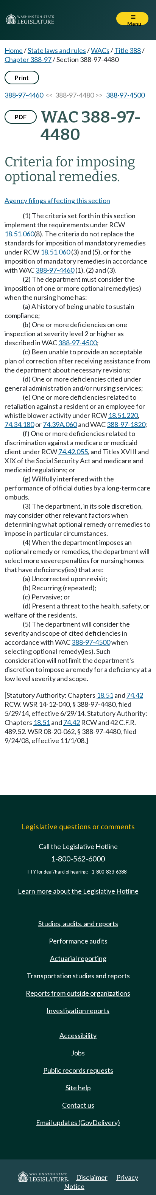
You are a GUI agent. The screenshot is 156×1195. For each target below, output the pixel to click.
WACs (100, 50)
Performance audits (78, 941)
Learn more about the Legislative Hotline (78, 891)
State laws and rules (57, 50)
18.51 (105, 695)
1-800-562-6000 (78, 858)
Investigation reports (78, 1010)
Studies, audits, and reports (78, 923)
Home (14, 50)
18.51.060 (19, 234)
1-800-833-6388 (109, 872)
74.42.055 (73, 451)
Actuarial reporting (78, 958)
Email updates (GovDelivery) (78, 1122)
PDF (21, 116)
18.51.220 (123, 415)
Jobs (78, 1053)
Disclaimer (92, 1177)
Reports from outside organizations (78, 993)
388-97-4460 (24, 95)
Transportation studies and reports (78, 976)
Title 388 (127, 50)
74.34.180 (19, 424)
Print (22, 77)
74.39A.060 (60, 424)
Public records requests (78, 1070)
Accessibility (78, 1035)
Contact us (78, 1105)
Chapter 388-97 (28, 59)
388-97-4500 (125, 95)
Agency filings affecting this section (57, 200)
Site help (78, 1087)
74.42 (134, 695)
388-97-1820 (126, 424)
